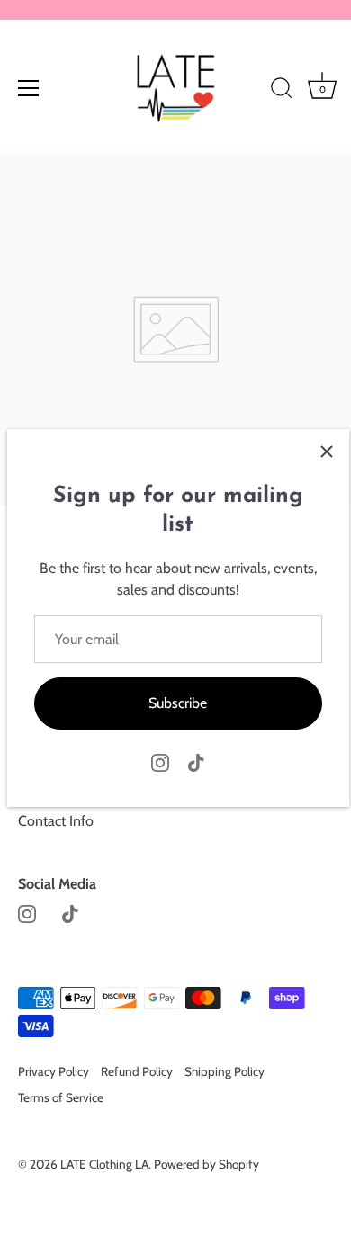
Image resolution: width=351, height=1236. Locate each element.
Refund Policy (137, 1071)
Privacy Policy (53, 1071)
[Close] (326, 451)
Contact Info (56, 820)
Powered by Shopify (206, 1164)
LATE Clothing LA (104, 1164)
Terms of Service (61, 1097)
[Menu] (29, 88)
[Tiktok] (196, 761)
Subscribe (177, 703)
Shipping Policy (224, 1071)
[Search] (282, 91)
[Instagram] (160, 761)
